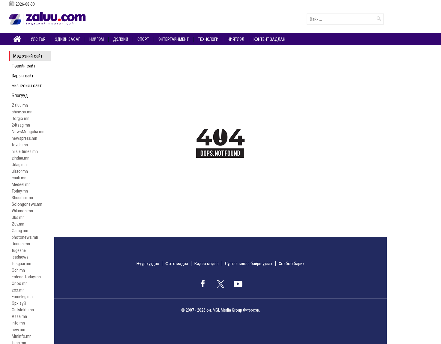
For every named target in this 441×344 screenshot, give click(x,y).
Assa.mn (19, 316)
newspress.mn (24, 138)
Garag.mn (20, 230)
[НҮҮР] (17, 38)
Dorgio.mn (20, 118)
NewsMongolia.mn (28, 131)
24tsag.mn (21, 125)
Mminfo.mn (22, 336)
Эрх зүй (19, 303)
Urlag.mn (19, 164)
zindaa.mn (20, 158)
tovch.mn (20, 145)
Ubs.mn (18, 217)
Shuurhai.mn (22, 197)
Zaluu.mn (20, 105)
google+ (238, 284)
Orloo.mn (20, 283)
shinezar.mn (22, 112)
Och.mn (18, 270)
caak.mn (19, 178)
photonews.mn (25, 237)
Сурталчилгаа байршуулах (248, 263)
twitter (220, 284)
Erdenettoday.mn (26, 277)
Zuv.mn (18, 224)
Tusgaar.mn (21, 263)
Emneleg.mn (22, 296)
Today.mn (20, 191)
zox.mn (18, 290)
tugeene (19, 250)
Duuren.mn (21, 244)
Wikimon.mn (22, 211)
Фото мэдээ (176, 263)
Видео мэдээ (206, 263)
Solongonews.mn (27, 204)
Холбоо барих (291, 263)
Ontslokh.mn (23, 310)
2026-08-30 (25, 4)
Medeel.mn (21, 184)
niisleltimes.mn (25, 151)
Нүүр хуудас (147, 263)
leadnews (20, 257)
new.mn (18, 329)
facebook (203, 284)
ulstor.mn (20, 171)
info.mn (18, 323)
